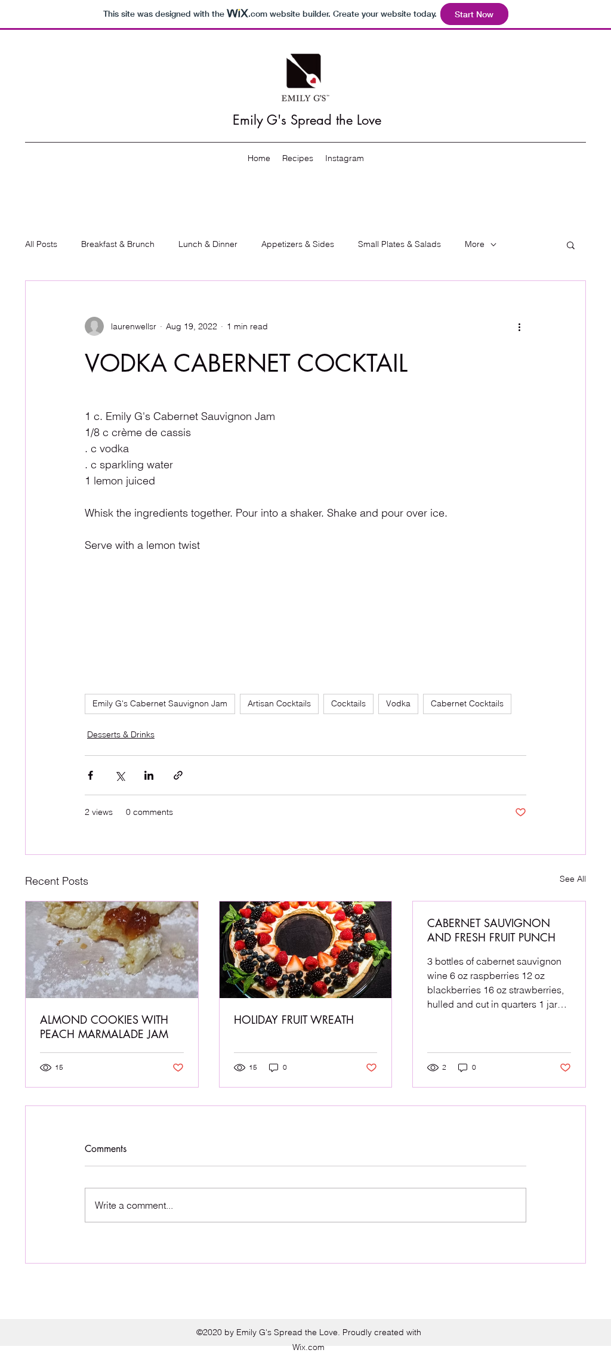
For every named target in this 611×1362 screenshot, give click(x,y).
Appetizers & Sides (297, 244)
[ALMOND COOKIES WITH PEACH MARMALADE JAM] (112, 949)
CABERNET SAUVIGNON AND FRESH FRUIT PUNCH (491, 930)
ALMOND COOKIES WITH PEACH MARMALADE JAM (104, 1026)
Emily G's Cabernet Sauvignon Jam (159, 703)
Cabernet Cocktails (467, 703)
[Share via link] (178, 775)
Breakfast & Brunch (118, 244)
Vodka (398, 703)
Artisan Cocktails (279, 703)
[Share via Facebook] (90, 775)
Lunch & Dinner (207, 244)
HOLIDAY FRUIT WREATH (294, 1019)
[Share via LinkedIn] (149, 775)
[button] (570, 244)
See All (573, 878)
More (475, 244)
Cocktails (348, 703)
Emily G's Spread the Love (307, 120)
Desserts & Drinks (121, 734)
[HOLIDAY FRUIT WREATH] (306, 949)
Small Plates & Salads (399, 244)
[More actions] (519, 326)
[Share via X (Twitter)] (119, 775)
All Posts (41, 244)
